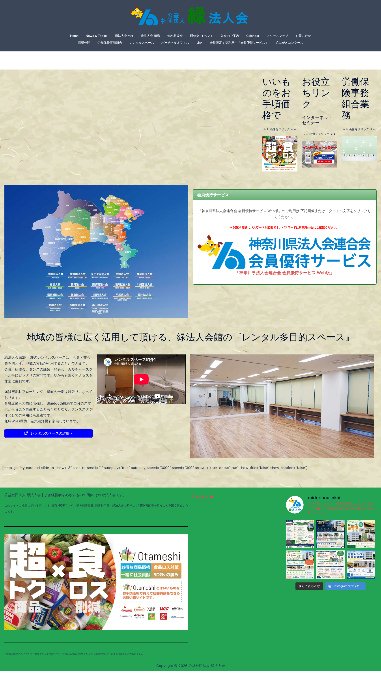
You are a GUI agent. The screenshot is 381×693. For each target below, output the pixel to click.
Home (74, 36)
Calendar (252, 36)
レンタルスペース (141, 42)
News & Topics (97, 36)
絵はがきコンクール (289, 42)
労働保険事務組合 (109, 42)
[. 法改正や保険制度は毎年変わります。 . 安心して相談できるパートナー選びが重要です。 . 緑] (330, 564)
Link (199, 42)
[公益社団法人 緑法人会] (190, 17)
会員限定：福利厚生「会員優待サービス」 (239, 42)
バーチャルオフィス (175, 42)
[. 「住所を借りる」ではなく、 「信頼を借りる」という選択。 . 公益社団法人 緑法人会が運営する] (330, 534)
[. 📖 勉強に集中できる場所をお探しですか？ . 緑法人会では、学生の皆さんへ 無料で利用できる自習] (361, 534)
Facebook (203, 496)
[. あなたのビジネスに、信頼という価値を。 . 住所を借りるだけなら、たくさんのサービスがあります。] (300, 534)
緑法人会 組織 (150, 36)
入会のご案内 (229, 36)
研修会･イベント (201, 36)
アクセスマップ (277, 36)
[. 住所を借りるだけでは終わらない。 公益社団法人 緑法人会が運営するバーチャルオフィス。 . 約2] (300, 564)
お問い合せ (303, 36)
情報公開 (84, 42)
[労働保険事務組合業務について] (359, 148)
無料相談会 (175, 36)
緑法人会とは (124, 36)
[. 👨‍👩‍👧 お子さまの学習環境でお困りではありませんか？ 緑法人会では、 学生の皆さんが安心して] (361, 564)
